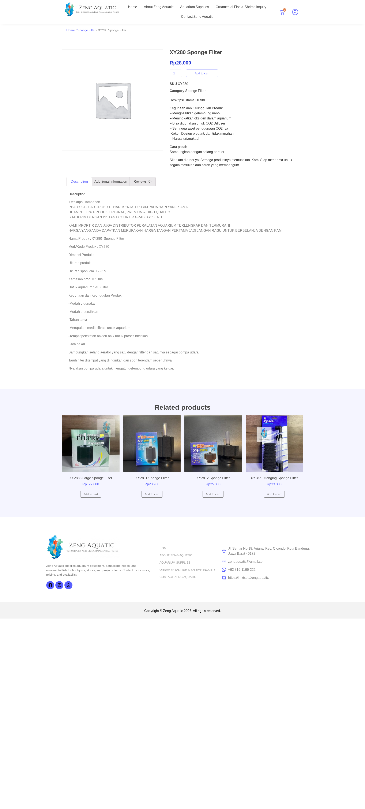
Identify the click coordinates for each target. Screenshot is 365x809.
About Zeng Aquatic (158, 7)
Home (132, 7)
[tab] (79, 181)
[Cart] (282, 12)
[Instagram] (59, 585)
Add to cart (202, 73)
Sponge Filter (86, 30)
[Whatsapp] (68, 585)
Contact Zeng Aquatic (197, 16)
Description (79, 181)
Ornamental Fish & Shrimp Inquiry (241, 7)
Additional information (110, 181)
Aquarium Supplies (194, 7)
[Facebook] (50, 585)
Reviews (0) (142, 181)
